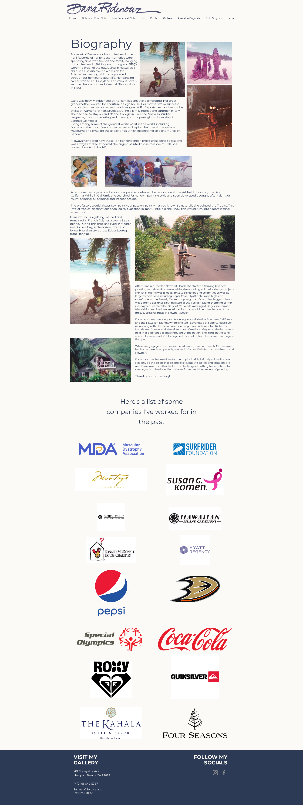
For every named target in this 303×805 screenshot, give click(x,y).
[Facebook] (224, 772)
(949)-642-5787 (87, 783)
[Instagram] (215, 772)
